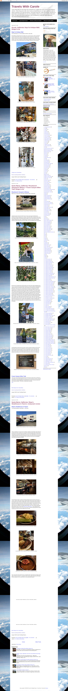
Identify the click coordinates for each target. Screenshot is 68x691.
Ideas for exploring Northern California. (18, 174)
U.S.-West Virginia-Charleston (49, 362)
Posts (45, 30)
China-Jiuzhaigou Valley (48, 163)
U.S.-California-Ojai (47, 279)
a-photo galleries (46, 138)
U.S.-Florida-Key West (47, 299)
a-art (45, 128)
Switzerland (46, 243)
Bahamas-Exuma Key (47, 149)
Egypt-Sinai (46, 174)
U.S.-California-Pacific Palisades (49, 281)
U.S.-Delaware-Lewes (47, 296)
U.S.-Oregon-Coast (47, 332)
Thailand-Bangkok (47, 249)
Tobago (45, 255)
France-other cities (47, 182)
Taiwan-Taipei (46, 246)
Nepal (45, 234)
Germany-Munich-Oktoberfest (49, 189)
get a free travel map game (47, 113)
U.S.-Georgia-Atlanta (47, 300)
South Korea (46, 240)
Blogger (47, 688)
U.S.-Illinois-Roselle (47, 307)
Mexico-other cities (47, 227)
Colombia (45, 169)
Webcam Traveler (47, 90)
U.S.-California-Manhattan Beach (49, 276)
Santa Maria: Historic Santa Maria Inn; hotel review (51, 85)
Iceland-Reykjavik (47, 197)
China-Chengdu (46, 161)
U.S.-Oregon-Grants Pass (48, 335)
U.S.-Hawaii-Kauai (47, 302)
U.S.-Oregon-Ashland (47, 330)
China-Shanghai (46, 165)
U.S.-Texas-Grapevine (47, 350)
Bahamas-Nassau (47, 151)
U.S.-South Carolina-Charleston (49, 342)
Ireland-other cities (47, 209)
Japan (45, 217)
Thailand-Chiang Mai (47, 250)
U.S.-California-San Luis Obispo (49, 287)
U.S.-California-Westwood (48, 294)
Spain (45, 241)
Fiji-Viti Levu (46, 181)
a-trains (45, 143)
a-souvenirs (46, 141)
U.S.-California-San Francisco (48, 286)
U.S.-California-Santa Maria (19, 397)
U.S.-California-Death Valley (48, 267)
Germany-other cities (47, 190)
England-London (46, 175)
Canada (45, 156)
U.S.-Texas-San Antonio (48, 355)
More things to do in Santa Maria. (17, 630)
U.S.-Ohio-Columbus (47, 329)
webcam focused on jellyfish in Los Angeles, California (51, 92)
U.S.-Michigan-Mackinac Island (49, 315)
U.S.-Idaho (45, 305)
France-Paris (46, 183)
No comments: (32, 179)
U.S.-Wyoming (46, 363)
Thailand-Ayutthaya (47, 248)
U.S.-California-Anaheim (48, 261)
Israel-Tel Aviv (46, 215)
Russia (45, 237)
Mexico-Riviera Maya (47, 229)
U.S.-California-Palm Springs (48, 282)
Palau (45, 235)
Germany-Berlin (46, 184)
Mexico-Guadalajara (47, 222)
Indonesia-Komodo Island (48, 203)
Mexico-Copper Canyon (48, 220)
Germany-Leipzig (47, 187)
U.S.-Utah (45, 356)
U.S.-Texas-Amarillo (47, 345)
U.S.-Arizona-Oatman (47, 259)
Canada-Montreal (47, 157)
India (45, 200)
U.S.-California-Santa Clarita (48, 288)
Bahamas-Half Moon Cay (48, 150)
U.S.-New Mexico (47, 321)
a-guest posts (46, 132)
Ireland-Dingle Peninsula (48, 207)
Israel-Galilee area (47, 210)
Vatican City (46, 365)
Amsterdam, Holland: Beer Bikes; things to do (25, 648)
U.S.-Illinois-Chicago (47, 306)
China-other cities (47, 164)
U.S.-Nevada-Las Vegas (48, 316)
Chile (45, 158)
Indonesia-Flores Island (48, 202)
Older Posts (38, 642)
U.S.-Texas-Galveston (47, 349)
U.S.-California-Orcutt (47, 280)
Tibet (45, 254)
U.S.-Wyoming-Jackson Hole (48, 364)
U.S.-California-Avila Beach (48, 262)
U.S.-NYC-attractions (47, 322)
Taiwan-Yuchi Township (47, 247)
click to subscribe (46, 26)
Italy (44, 216)
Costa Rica (46, 170)
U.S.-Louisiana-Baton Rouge (48, 308)
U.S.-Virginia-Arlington (47, 359)
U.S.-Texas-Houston (47, 351)
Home (23, 642)
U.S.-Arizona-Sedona (47, 260)
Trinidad (45, 256)
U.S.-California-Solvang (47, 293)
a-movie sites (46, 136)
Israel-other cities (47, 214)
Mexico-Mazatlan (46, 224)
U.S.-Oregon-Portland (47, 338)
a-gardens (45, 131)
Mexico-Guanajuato (47, 223)
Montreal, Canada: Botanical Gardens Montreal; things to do (27, 659)
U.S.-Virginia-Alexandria (48, 358)
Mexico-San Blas (46, 230)
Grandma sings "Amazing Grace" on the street (51, 79)
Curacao (45, 171)
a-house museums (47, 135)
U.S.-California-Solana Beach (48, 292)
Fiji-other (45, 178)
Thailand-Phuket (46, 253)
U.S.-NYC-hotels (46, 323)
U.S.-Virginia (46, 357)
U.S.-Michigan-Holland (47, 314)
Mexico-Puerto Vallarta (47, 228)
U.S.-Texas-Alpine (47, 344)
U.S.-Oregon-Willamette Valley (49, 339)
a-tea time (45, 142)
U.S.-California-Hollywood (48, 268)
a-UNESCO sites (46, 144)
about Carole (14, 20)
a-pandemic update (47, 137)
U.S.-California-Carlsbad (48, 266)
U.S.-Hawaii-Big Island (47, 301)
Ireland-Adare (46, 204)
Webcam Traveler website (48, 20)
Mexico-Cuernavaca (47, 221)
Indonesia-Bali (46, 201)
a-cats (45, 130)
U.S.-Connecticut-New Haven (48, 295)
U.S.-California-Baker (47, 263)
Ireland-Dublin (46, 208)
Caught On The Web (47, 77)
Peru (45, 236)
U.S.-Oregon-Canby (47, 331)
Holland (45, 194)
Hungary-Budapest (47, 196)
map (12, 382)
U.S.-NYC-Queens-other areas (49, 326)
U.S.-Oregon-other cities (48, 337)
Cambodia (45, 155)
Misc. (45, 233)
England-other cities (47, 177)
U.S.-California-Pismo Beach (48, 283)
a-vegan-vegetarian (47, 145)
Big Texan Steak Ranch (28, 506)
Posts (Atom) (18, 644)
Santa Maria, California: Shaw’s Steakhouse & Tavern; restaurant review (26, 403)
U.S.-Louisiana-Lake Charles (48, 309)
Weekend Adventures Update (49, 83)
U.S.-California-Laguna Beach (49, 273)
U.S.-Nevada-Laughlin (47, 317)
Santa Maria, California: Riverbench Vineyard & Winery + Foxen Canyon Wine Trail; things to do (26, 187)
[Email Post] (36, 179)
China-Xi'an (46, 168)
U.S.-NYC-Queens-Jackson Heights (49, 324)
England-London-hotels (47, 176)
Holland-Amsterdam (47, 195)
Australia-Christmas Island (48, 148)
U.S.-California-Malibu (47, 275)
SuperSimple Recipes (24, 20)
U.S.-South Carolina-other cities (49, 343)
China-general (46, 162)
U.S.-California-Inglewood (48, 269)
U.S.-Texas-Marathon (47, 352)
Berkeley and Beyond (47, 99)
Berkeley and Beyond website (35, 20)
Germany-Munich (47, 188)
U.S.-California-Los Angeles (48, 274)
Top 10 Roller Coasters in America (23, 669)
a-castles (45, 129)
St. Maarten (46, 242)
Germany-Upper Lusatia (48, 191)
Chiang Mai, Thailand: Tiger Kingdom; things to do (25, 664)
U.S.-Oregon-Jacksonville (48, 336)
